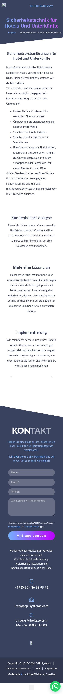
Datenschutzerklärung (17, 668)
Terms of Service (31, 527)
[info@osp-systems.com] (31, 599)
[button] (58, 6)
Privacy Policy (14, 527)
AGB (38, 668)
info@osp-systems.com (31, 606)
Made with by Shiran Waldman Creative (31, 674)
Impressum (51, 668)
